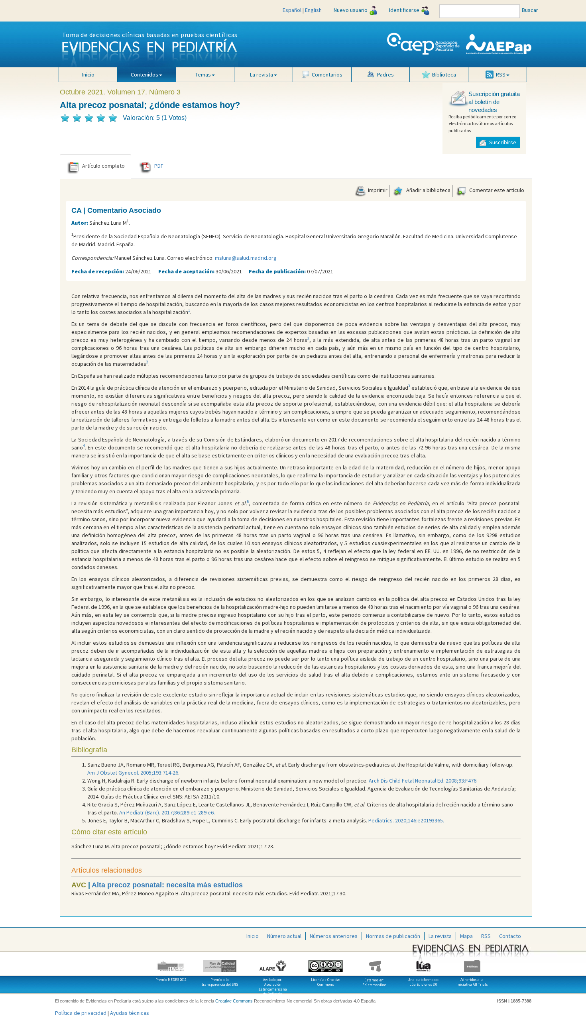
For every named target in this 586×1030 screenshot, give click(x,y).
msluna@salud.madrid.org (246, 257)
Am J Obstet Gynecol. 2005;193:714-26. (133, 772)
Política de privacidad (80, 1012)
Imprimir (377, 190)
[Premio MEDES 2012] (171, 963)
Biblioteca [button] (444, 74)
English (313, 10)
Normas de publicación (393, 936)
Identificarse (404, 10)
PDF (158, 165)
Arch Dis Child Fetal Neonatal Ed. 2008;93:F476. (423, 780)
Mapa (466, 936)
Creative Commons (234, 1001)
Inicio (88, 74)
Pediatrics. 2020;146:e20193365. (406, 820)
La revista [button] (261, 74)
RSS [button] (500, 74)
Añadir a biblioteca (427, 190)
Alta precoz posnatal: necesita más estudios (167, 885)
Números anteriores (334, 936)
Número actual (284, 936)
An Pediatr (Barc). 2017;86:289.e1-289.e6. (167, 812)
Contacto (510, 936)
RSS (486, 936)
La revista (440, 936)
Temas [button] (203, 74)
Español (292, 10)
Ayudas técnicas (129, 1012)
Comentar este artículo (496, 190)
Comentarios (327, 74)
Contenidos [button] (144, 74)
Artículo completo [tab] (103, 165)
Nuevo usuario (351, 10)
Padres (385, 74)
